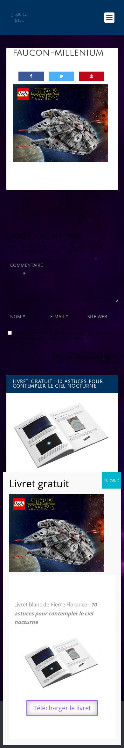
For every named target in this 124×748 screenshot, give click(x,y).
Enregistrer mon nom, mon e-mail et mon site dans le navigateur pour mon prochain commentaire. (58, 337)
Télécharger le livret (62, 708)
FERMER (111, 480)
